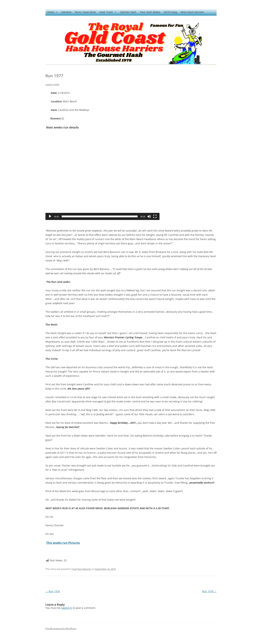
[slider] (100, 216)
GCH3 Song (170, 12)
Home (50, 12)
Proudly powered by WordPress (60, 628)
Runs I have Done (85, 12)
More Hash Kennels (192, 12)
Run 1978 (209, 591)
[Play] (50, 216)
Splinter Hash (128, 12)
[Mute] (149, 216)
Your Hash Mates (150, 12)
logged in (66, 608)
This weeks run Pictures (63, 543)
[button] (102, 177)
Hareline (66, 12)
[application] (102, 177)
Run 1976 (52, 591)
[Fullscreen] (155, 216)
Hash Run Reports (81, 569)
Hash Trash (106, 12)
